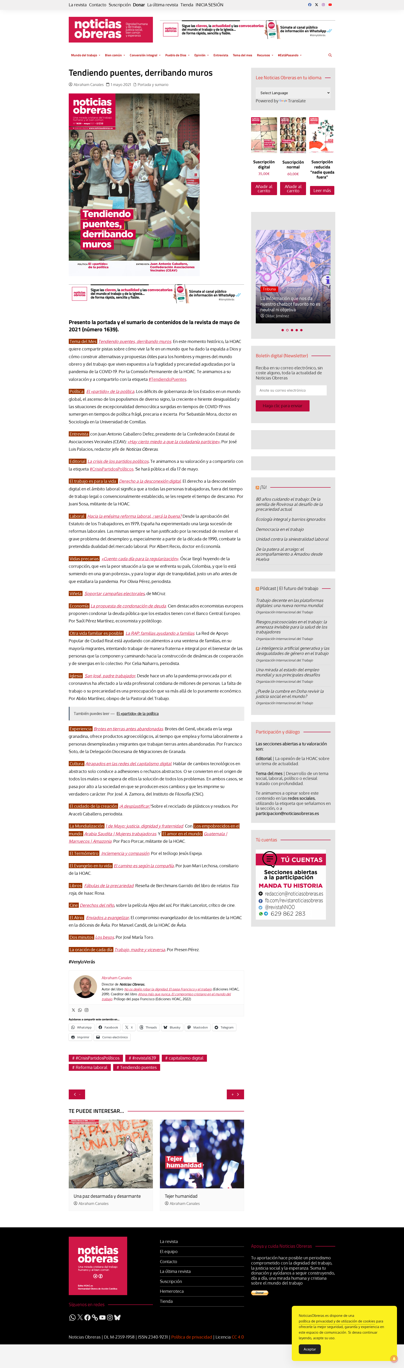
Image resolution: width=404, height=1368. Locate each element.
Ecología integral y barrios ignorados (290, 519)
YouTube (330, 4)
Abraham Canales (89, 84)
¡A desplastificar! (134, 806)
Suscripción (120, 4)
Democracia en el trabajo (280, 529)
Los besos (104, 937)
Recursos (263, 55)
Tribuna (269, 289)
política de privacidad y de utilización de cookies (337, 1321)
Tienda (186, 4)
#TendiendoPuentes (167, 379)
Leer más (322, 190)
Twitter (316, 4)
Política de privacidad (191, 1336)
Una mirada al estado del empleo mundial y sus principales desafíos (288, 672)
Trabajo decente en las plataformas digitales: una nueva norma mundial (289, 603)
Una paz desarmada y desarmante (107, 1196)
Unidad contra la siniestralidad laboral (292, 539)
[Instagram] (86, 1010)
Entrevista (220, 55)
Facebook (309, 4)
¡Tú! (263, 487)
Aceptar (310, 1349)
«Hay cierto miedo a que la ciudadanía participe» (173, 441)
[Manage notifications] (394, 1359)
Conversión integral (143, 55)
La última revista (162, 4)
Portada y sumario (153, 84)
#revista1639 (144, 1058)
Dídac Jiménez (277, 316)
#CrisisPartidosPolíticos (111, 468)
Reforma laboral (91, 1067)
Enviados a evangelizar (107, 917)
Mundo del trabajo (84, 55)
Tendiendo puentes (138, 1067)
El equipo (169, 1251)
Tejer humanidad (181, 1196)
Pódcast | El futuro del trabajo (289, 588)
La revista (78, 4)
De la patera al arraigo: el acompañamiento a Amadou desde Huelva (289, 554)
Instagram (323, 4)
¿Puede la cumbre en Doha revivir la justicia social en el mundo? (290, 694)
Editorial (264, 758)
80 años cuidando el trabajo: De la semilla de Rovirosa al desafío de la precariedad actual (289, 504)
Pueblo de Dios (175, 55)
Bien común (113, 55)
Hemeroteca (172, 1291)
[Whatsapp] (80, 1010)
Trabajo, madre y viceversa (139, 949)
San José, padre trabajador (110, 675)
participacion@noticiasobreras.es (287, 813)
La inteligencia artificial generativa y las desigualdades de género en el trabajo (292, 651)
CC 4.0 (238, 1336)
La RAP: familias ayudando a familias (160, 633)
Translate (297, 100)
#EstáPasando (288, 55)
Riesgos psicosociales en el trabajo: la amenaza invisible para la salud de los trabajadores (291, 626)
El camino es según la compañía (144, 865)
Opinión (200, 55)
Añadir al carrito (264, 188)
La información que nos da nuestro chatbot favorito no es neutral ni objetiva (290, 304)
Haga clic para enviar (283, 405)
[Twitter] (73, 1010)
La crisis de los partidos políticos (117, 461)
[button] (282, 330)
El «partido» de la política (110, 391)
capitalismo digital (186, 1058)
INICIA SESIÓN (209, 4)
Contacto (97, 4)
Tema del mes (242, 55)
